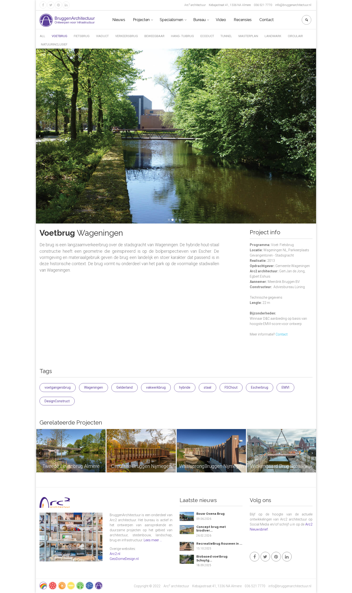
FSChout (231, 387)
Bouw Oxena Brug (210, 513)
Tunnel (226, 36)
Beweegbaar (154, 36)
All (42, 36)
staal (207, 387)
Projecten (141, 19)
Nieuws (118, 19)
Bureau (199, 19)
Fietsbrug (82, 36)
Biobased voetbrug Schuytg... (211, 558)
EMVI (285, 387)
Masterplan (248, 36)
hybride (184, 387)
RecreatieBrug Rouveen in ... (219, 543)
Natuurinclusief (54, 44)
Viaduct (102, 36)
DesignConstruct (57, 401)
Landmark (273, 36)
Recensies (243, 19)
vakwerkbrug (156, 387)
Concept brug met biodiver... (211, 528)
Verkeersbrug (126, 36)
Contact (266, 19)
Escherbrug (259, 387)
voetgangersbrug (58, 387)
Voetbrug (59, 36)
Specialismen (171, 19)
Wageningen (93, 387)
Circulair (295, 36)
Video (221, 19)
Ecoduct (207, 36)
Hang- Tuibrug (182, 36)
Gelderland (124, 387)
